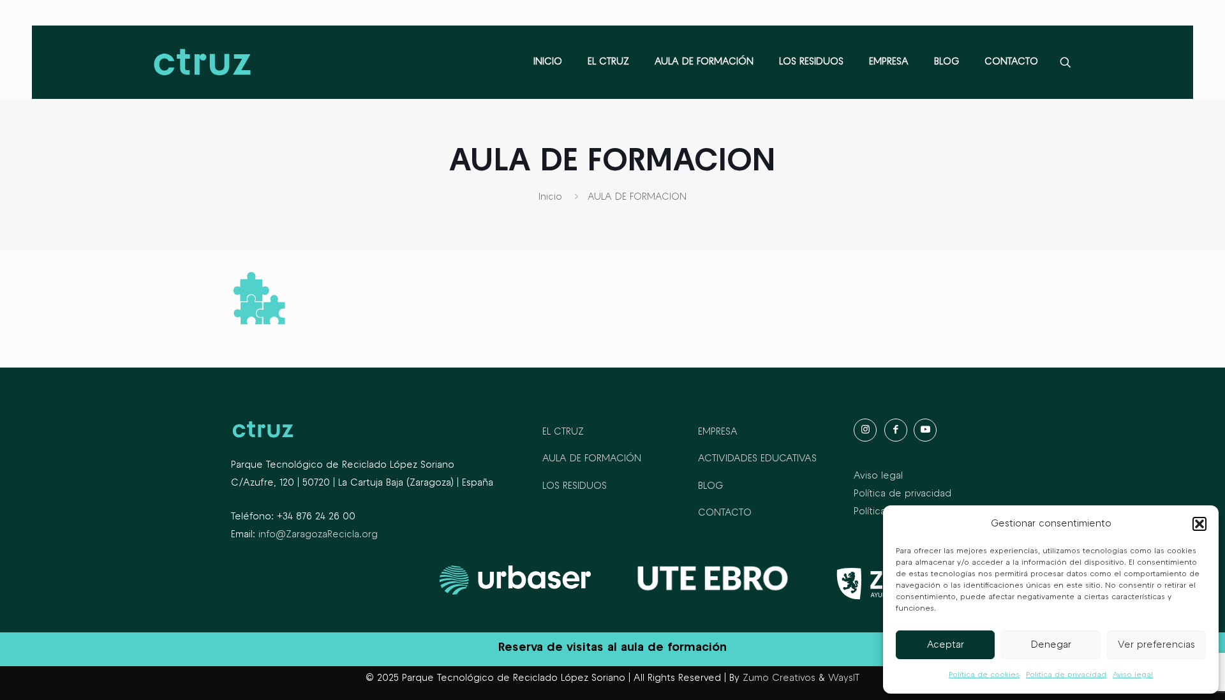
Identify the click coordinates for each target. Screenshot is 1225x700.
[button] (1199, 524)
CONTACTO (725, 513)
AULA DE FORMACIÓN (591, 458)
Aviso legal (1133, 675)
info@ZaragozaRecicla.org (318, 534)
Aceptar (945, 645)
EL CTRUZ (563, 432)
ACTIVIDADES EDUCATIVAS (757, 458)
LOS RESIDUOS (574, 486)
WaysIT (843, 678)
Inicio (550, 197)
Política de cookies (984, 675)
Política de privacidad (1066, 675)
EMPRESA (718, 432)
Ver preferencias (1156, 645)
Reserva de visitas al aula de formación (612, 647)
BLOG (710, 486)
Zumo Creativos (779, 678)
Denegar (1051, 645)
